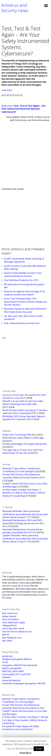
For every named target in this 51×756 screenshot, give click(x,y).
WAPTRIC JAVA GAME (13, 671)
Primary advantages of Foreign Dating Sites (24, 443)
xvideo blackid (9, 616)
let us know (24, 585)
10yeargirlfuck (9, 625)
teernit (5, 634)
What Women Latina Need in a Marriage (23, 437)
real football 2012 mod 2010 (16, 674)
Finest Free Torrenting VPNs (17, 434)
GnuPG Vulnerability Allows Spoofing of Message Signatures (24, 260)
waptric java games (11, 668)
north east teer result (13, 628)
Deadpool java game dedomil (16, 659)
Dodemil (6, 677)
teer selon (7, 640)
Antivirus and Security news (14, 7)
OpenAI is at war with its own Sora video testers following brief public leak (22, 403)
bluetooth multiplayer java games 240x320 (23, 683)
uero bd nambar (10, 619)
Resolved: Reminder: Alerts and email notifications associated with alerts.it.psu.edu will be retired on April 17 (25, 514)
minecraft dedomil (11, 680)
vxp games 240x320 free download (19, 665)
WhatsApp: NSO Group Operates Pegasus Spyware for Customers (23, 418)
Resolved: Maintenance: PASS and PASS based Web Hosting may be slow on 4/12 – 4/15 (24, 523)
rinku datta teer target (13, 622)
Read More (25, 752)
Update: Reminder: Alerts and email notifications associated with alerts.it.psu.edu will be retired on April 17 (25, 538)
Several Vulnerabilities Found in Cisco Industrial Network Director (23, 274)
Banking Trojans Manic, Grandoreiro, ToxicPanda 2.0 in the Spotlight (21, 470)
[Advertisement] (25, 152)
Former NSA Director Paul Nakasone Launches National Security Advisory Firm (23, 476)
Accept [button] (39, 748)
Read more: (23, 108)
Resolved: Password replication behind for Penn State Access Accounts (25, 310)
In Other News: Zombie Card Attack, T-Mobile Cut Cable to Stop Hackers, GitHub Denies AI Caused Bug (23, 492)
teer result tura (10, 613)
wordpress (7, 656)
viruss (5, 662)
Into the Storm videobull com (17, 631)
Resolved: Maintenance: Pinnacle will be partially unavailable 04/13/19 (22, 531)
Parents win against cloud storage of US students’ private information (24, 293)
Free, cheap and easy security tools (21, 323)
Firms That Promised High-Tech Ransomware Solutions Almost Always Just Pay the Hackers (25, 301)
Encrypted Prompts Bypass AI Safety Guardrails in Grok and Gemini (20, 728)
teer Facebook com (11, 637)
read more (6, 90)
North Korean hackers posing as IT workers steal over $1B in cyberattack (24, 412)
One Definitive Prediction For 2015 (21, 280)
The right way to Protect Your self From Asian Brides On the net (22, 451)
